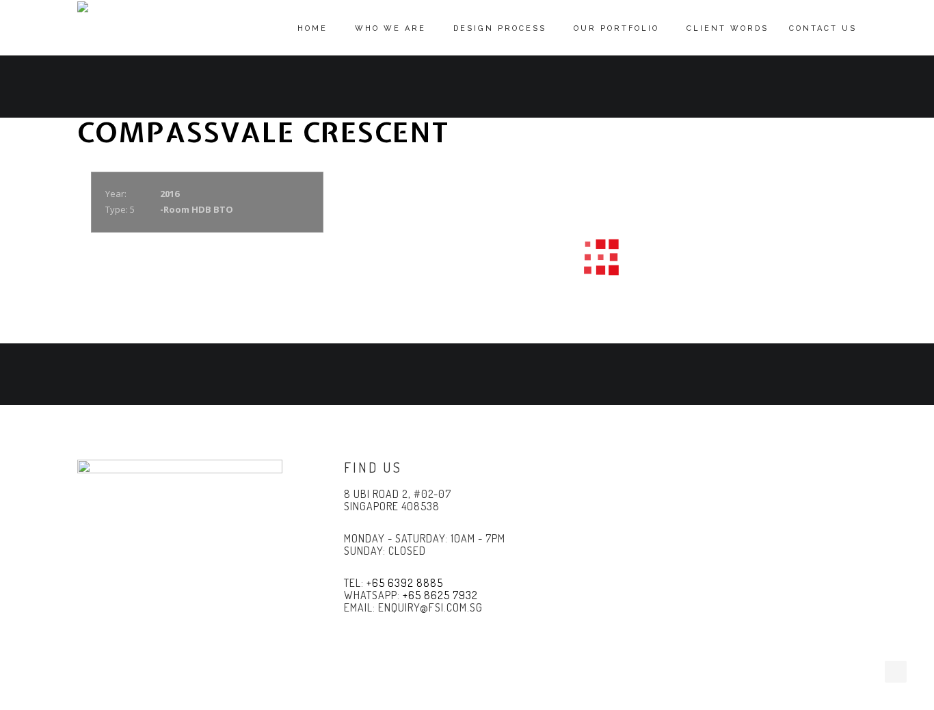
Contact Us (823, 28)
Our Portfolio (616, 28)
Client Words (727, 28)
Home (312, 28)
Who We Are (390, 28)
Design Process (499, 28)
